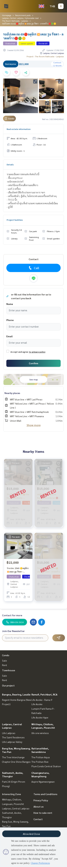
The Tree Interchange (13, 757)
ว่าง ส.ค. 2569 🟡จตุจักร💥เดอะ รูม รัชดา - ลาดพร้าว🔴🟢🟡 (18, 570)
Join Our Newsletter (13, 630)
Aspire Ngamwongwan (43, 781)
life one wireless (40, 733)
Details (10, 164)
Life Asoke (36, 704)
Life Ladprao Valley (12, 741)
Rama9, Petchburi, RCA (44, 694)
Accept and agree (19, 351)
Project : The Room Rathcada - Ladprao (45, 56)
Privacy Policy (41, 800)
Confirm (33, 363)
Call (36, 268)
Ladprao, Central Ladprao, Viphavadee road (20, 18)
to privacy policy (37, 351)
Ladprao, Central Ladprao (15, 808)
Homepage (6, 15)
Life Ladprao (8, 733)
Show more (34, 425)
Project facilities (15, 219)
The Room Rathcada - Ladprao (15, 20)
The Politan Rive (39, 761)
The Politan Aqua (40, 757)
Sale (4, 660)
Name (9, 303)
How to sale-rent (43, 812)
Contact (38, 819)
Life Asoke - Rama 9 (41, 699)
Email (9, 336)
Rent (4, 665)
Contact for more (12, 615)
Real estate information (19, 129)
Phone (10, 320)
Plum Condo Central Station (46, 766)
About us (39, 806)
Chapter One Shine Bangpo (16, 761)
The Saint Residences (13, 737)
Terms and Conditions (45, 794)
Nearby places (12, 392)
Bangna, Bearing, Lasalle (16, 694)
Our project (8, 685)
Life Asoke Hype (39, 717)
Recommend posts (23, 15)
